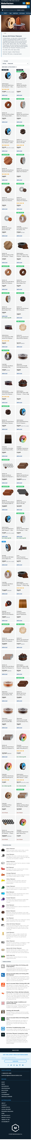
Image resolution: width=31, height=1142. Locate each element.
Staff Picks (15, 13)
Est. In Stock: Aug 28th (6, 317)
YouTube (22, 1065)
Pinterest (20, 1065)
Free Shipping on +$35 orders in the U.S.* (10, 0)
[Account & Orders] (24, 3)
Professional (6, 1088)
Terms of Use (6, 1119)
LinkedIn (17, 1065)
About (3, 1103)
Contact (4, 1105)
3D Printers (22, 13)
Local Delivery (6, 1109)
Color (5, 33)
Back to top (15, 1050)
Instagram (14, 1065)
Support (4, 1092)
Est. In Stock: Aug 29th (21, 756)
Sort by (4, 63)
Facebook (8, 1065)
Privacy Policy (6, 1117)
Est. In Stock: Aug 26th (21, 538)
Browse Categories (8, 67)
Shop (3, 1082)
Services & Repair (7, 1096)
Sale (10, 13)
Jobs (3, 1113)
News (3, 1084)
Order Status (6, 1107)
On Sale (6, 61)
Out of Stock (5, 812)
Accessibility (5, 1121)
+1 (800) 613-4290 (6, 1073)
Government (5, 1094)
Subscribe (15, 1061)
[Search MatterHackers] (28, 6)
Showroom (5, 1086)
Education (5, 1090)
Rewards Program (7, 1111)
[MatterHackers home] (7, 4)
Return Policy (6, 1115)
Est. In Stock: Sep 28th (21, 785)
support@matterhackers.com (12, 1075)
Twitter (11, 1065)
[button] (15, 10)
